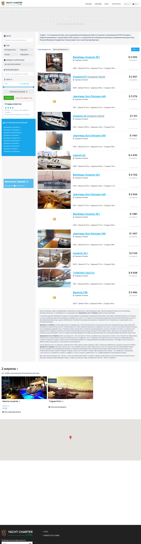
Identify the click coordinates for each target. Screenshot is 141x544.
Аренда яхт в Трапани (11, 151)
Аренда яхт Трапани (15, 181)
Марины (98, 4)
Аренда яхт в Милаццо (11, 141)
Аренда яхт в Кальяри (11, 146)
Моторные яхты (10, 50)
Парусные (23, 50)
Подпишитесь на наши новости (14, 540)
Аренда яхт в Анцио (10, 149)
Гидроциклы (24, 54)
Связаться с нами (51, 535)
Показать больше (17, 92)
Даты (8, 36)
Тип (7, 45)
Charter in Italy (17, 9)
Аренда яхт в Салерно (11, 127)
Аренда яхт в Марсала (11, 138)
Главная (7, 9)
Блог (107, 4)
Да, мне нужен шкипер (12, 64)
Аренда (88, 4)
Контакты (116, 4)
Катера (7, 54)
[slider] (3, 87)
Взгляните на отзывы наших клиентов (17, 114)
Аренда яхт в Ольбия (11, 135)
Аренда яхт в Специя (11, 143)
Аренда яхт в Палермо (11, 130)
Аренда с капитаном (15, 60)
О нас (45, 531)
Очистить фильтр (22, 98)
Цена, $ (9, 79)
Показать (8, 98)
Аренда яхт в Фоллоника (12, 133)
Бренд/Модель (12, 70)
